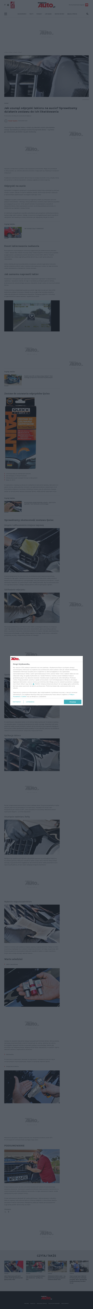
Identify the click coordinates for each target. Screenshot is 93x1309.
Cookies (23, 696)
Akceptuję (72, 702)
